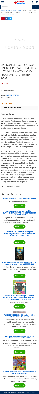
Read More (19, 206)
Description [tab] (7, 104)
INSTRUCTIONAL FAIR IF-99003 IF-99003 (19, 199)
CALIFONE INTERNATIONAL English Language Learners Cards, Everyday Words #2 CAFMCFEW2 (19, 233)
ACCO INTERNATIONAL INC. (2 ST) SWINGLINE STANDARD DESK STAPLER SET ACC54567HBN (19, 213)
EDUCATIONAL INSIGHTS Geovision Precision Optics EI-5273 (19, 337)
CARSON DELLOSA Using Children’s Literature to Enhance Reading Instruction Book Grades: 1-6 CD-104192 (19, 297)
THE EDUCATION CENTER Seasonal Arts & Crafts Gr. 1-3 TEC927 (19, 373)
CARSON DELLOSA (16, 10)
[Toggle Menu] (2, 2)
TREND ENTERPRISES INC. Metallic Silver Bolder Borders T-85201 (19, 316)
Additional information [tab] (11, 108)
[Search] (35, 7)
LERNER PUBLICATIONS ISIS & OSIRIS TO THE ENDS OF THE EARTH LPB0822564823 (19, 263)
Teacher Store (5, 10)
